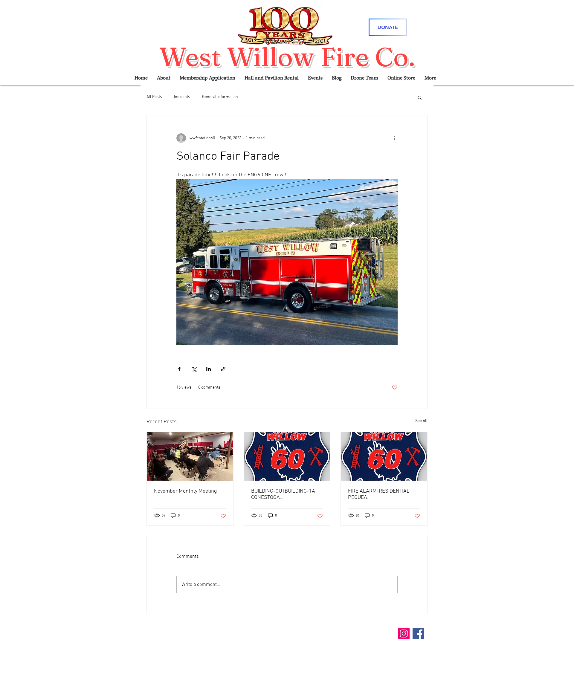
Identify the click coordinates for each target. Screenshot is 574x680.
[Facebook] (418, 633)
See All (421, 421)
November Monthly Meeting (185, 491)
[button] (420, 97)
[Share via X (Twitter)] (194, 369)
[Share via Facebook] (179, 369)
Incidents (182, 97)
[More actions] (394, 138)
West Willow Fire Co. (287, 56)
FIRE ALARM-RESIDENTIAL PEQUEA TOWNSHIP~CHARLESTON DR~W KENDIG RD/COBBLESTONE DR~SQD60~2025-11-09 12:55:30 (379, 494)
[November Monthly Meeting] (190, 456)
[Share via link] (223, 369)
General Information (220, 97)
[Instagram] (404, 633)
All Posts (154, 97)
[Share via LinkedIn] (208, 369)
